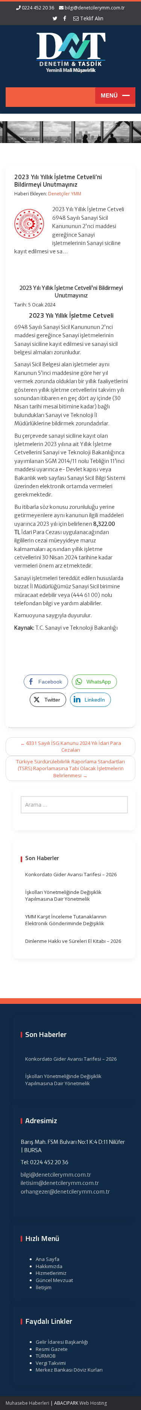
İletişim (44, 1287)
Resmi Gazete (52, 1349)
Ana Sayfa (47, 1259)
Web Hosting (93, 1403)
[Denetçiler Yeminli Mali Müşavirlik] (70, 51)
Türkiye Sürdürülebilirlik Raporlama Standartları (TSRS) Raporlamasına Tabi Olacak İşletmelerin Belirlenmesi (70, 768)
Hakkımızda (49, 1266)
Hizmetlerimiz (51, 1273)
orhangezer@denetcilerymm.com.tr (65, 1191)
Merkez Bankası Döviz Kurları (69, 1369)
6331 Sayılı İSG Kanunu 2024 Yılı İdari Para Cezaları (70, 747)
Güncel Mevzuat (54, 1280)
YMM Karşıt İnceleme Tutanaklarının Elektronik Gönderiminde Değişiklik (65, 920)
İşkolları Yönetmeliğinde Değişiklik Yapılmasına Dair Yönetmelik (63, 896)
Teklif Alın (91, 18)
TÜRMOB (46, 1355)
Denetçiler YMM (64, 193)
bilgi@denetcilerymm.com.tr (95, 8)
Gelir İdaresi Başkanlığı (62, 1341)
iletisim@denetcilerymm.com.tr (60, 1183)
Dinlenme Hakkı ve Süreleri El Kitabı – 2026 (73, 941)
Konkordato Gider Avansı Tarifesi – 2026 (71, 874)
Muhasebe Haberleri (27, 1403)
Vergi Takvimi (51, 1363)
